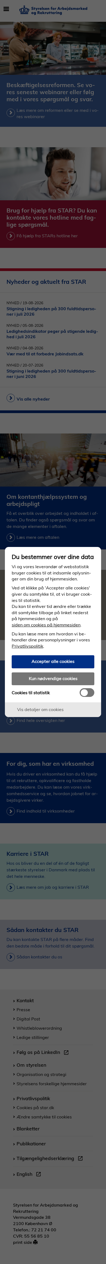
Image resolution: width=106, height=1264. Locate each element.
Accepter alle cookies (53, 661)
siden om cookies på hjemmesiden (46, 625)
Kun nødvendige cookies (53, 678)
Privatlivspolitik (27, 646)
